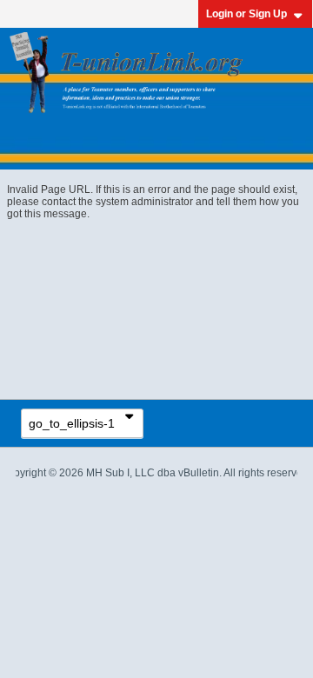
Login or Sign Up (246, 14)
